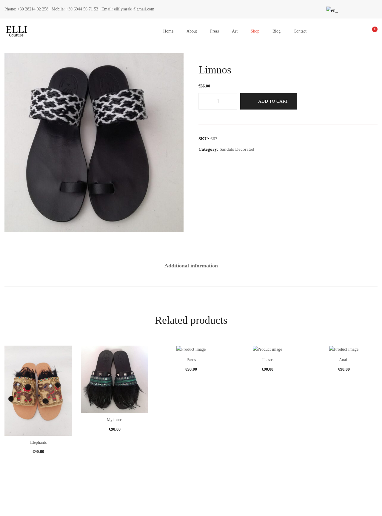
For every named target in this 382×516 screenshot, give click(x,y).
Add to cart (273, 101)
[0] (370, 31)
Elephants (38, 442)
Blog (276, 31)
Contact (300, 31)
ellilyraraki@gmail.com (134, 9)
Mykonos (114, 420)
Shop (255, 31)
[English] (331, 10)
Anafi (344, 360)
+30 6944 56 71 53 (82, 9)
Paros (191, 360)
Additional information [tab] (191, 266)
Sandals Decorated (237, 149)
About (192, 31)
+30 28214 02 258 (32, 9)
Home (168, 31)
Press (214, 31)
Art (235, 31)
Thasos (267, 360)
